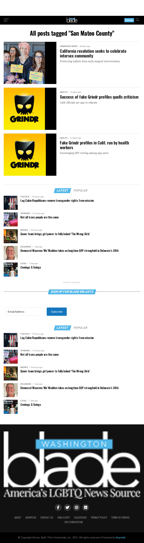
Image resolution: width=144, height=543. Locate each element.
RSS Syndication (74, 522)
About (17, 517)
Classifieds (80, 517)
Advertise (30, 517)
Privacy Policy (99, 517)
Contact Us (46, 517)
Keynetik (120, 537)
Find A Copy (63, 517)
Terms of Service (120, 517)
